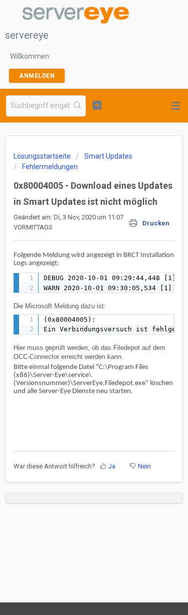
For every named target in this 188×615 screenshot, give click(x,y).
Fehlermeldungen (50, 167)
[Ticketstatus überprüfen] (97, 104)
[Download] (76, 302)
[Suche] (77, 106)
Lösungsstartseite (43, 156)
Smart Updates (108, 156)
